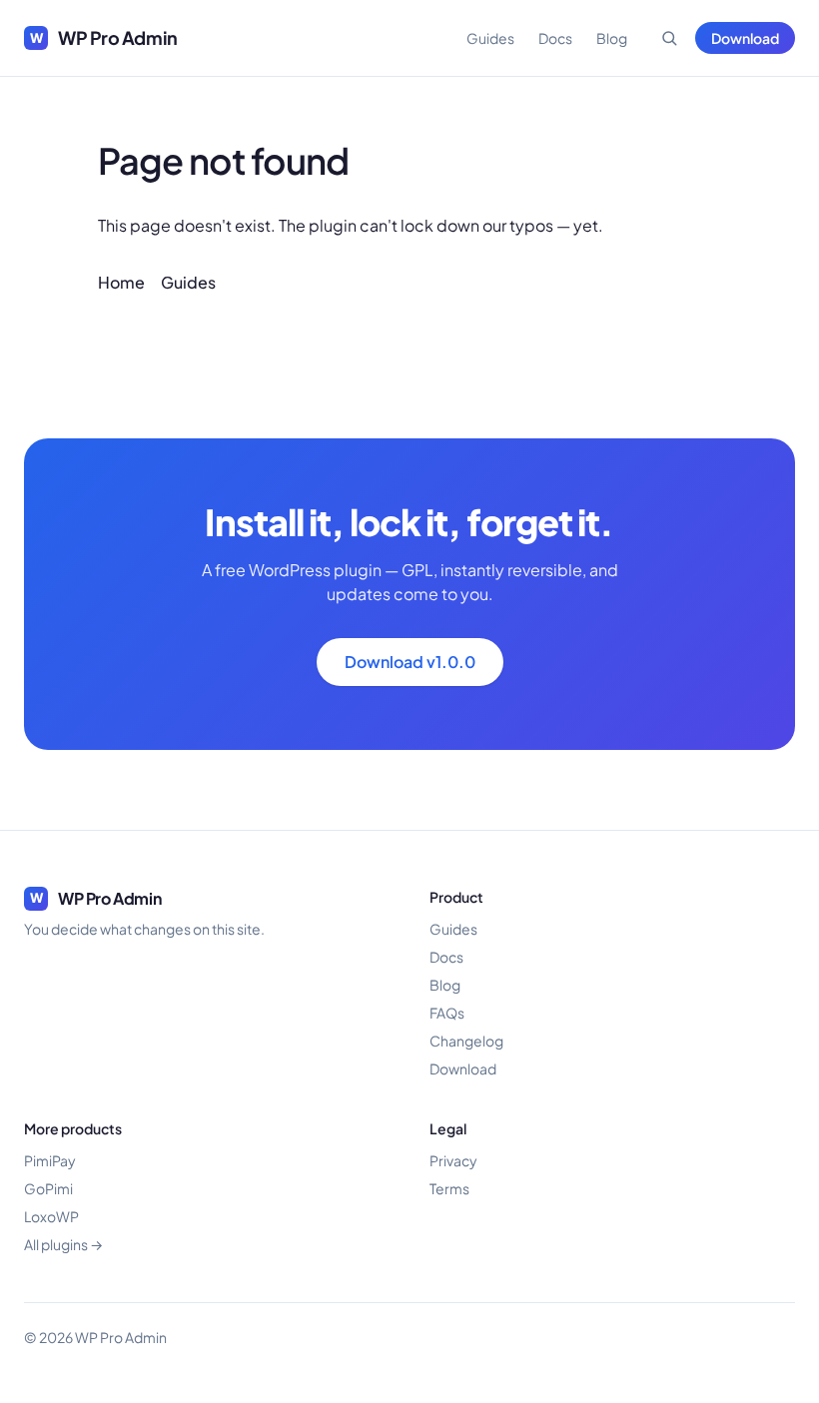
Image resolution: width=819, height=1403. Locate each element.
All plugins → (63, 1244)
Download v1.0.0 (410, 661)
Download (745, 38)
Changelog (466, 1041)
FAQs (446, 1013)
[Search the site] (669, 38)
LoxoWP (51, 1216)
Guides (490, 38)
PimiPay (50, 1160)
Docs (555, 38)
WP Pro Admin (104, 37)
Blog (611, 38)
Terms (449, 1188)
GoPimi (48, 1188)
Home (121, 282)
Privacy (453, 1160)
